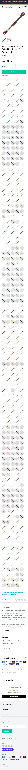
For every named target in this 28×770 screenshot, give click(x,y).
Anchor (4, 55)
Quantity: (4, 66)
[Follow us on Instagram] (6, 746)
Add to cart (14, 71)
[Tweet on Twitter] (22, 600)
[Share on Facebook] (16, 600)
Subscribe (6, 731)
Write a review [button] (14, 696)
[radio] (4, 79)
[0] (25, 7)
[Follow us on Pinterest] (8, 746)
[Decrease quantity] (9, 66)
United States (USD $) (7, 738)
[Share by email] (25, 600)
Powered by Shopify (6, 766)
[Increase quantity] (17, 66)
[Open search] (19, 7)
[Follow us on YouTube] (11, 746)
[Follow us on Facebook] (3, 746)
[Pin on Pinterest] (19, 600)
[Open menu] (2, 7)
